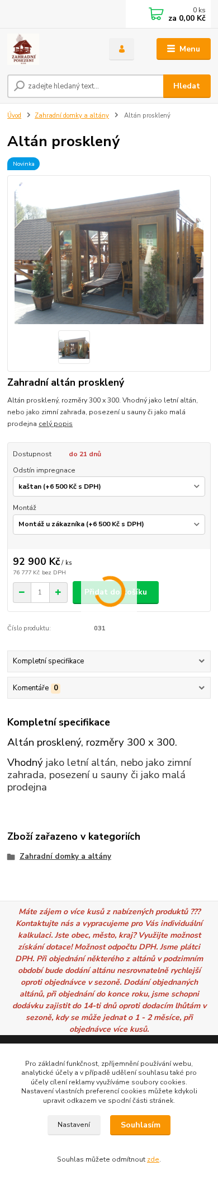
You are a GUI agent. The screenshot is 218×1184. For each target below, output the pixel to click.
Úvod (14, 115)
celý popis (56, 423)
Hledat (186, 86)
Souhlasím (140, 1125)
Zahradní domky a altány (72, 115)
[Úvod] (49, 49)
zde (153, 1159)
